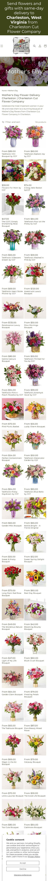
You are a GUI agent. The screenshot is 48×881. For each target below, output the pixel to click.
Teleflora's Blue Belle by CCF (33, 493)
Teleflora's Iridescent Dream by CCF (11, 258)
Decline (23, 869)
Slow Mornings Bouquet (31, 326)
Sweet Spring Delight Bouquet (34, 560)
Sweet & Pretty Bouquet (9, 560)
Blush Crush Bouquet (34, 661)
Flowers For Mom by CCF (11, 189)
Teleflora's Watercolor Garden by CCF (34, 459)
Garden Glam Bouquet (12, 694)
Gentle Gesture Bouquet (9, 360)
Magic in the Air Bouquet (9, 763)
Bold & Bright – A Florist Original (32, 527)
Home (4, 91)
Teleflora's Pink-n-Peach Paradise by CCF (12, 394)
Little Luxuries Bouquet (13, 796)
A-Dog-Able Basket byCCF (33, 189)
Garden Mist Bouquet (12, 526)
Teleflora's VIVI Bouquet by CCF (9, 155)
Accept (23, 863)
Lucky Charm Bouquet (34, 426)
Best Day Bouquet (32, 593)
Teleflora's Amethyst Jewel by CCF (33, 394)
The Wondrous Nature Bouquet (12, 628)
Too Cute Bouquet (10, 827)
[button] (34, 46)
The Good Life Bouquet (35, 796)
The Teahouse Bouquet (12, 728)
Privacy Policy (34, 856)
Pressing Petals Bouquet (31, 695)
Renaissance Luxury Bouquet (11, 326)
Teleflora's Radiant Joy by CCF (34, 155)
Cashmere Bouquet (33, 827)
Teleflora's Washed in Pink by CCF (34, 258)
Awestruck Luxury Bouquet (32, 292)
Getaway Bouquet (32, 762)
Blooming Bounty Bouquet (32, 628)
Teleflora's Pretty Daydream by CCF (10, 493)
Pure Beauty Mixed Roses (33, 729)
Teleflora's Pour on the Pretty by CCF (34, 222)
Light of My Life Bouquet (9, 662)
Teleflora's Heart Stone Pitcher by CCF (12, 292)
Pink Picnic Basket (10, 426)
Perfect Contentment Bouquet (12, 459)
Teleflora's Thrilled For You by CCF (34, 360)
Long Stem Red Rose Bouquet (11, 594)
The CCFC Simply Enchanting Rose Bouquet (10, 223)
